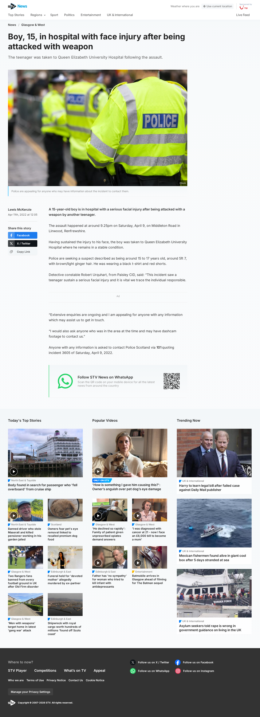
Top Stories (16, 15)
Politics (69, 15)
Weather (176, 6)
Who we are (16, 680)
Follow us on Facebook (198, 662)
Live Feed (243, 15)
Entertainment (91, 15)
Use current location (219, 6)
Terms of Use (35, 680)
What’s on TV (75, 670)
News (12, 25)
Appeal (99, 670)
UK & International (120, 15)
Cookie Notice (95, 680)
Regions (36, 15)
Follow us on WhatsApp (153, 670)
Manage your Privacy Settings (30, 691)
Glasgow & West (33, 25)
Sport (54, 15)
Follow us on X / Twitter (153, 662)
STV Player (17, 670)
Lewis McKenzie (19, 209)
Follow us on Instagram (198, 670)
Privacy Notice (56, 680)
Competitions (45, 670)
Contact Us (76, 680)
